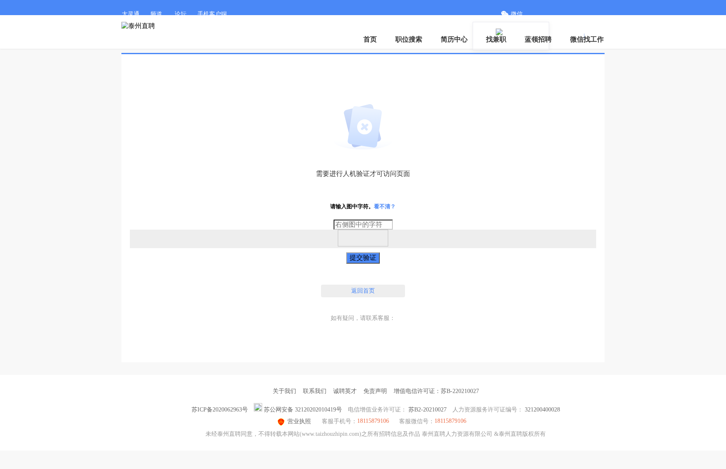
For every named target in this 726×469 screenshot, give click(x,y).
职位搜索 (408, 39)
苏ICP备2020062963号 (220, 409)
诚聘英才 (345, 391)
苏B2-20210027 (427, 409)
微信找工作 (587, 39)
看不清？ (385, 206)
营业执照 (299, 421)
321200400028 (542, 409)
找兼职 (496, 39)
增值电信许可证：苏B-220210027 (436, 391)
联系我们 (314, 391)
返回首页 (363, 291)
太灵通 (130, 14)
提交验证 (363, 257)
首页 (370, 39)
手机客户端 (212, 14)
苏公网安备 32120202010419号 (303, 409)
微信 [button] (517, 14)
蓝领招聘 (538, 39)
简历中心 (454, 39)
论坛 (181, 14)
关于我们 (284, 391)
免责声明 (375, 391)
